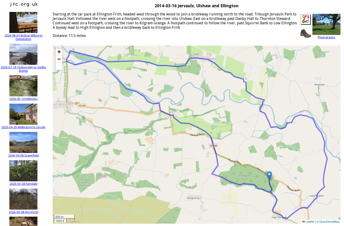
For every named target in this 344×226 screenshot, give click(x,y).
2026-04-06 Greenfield (23, 155)
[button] (269, 176)
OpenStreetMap (329, 221)
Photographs (326, 37)
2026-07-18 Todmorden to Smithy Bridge (23, 69)
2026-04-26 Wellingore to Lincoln (23, 127)
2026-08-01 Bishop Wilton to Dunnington (23, 37)
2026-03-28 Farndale (23, 184)
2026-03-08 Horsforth (23, 212)
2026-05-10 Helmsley (23, 99)
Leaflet (309, 221)
